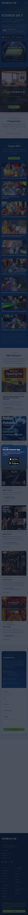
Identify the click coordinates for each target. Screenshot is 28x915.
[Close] (25, 447)
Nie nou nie (14, 466)
